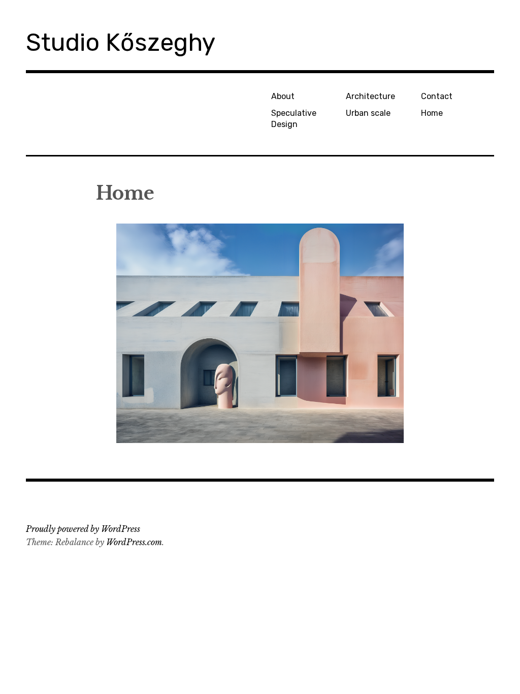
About (283, 96)
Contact (436, 96)
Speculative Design (293, 118)
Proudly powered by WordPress (83, 529)
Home (432, 113)
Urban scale (368, 113)
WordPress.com (134, 542)
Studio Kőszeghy (120, 42)
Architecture (370, 96)
